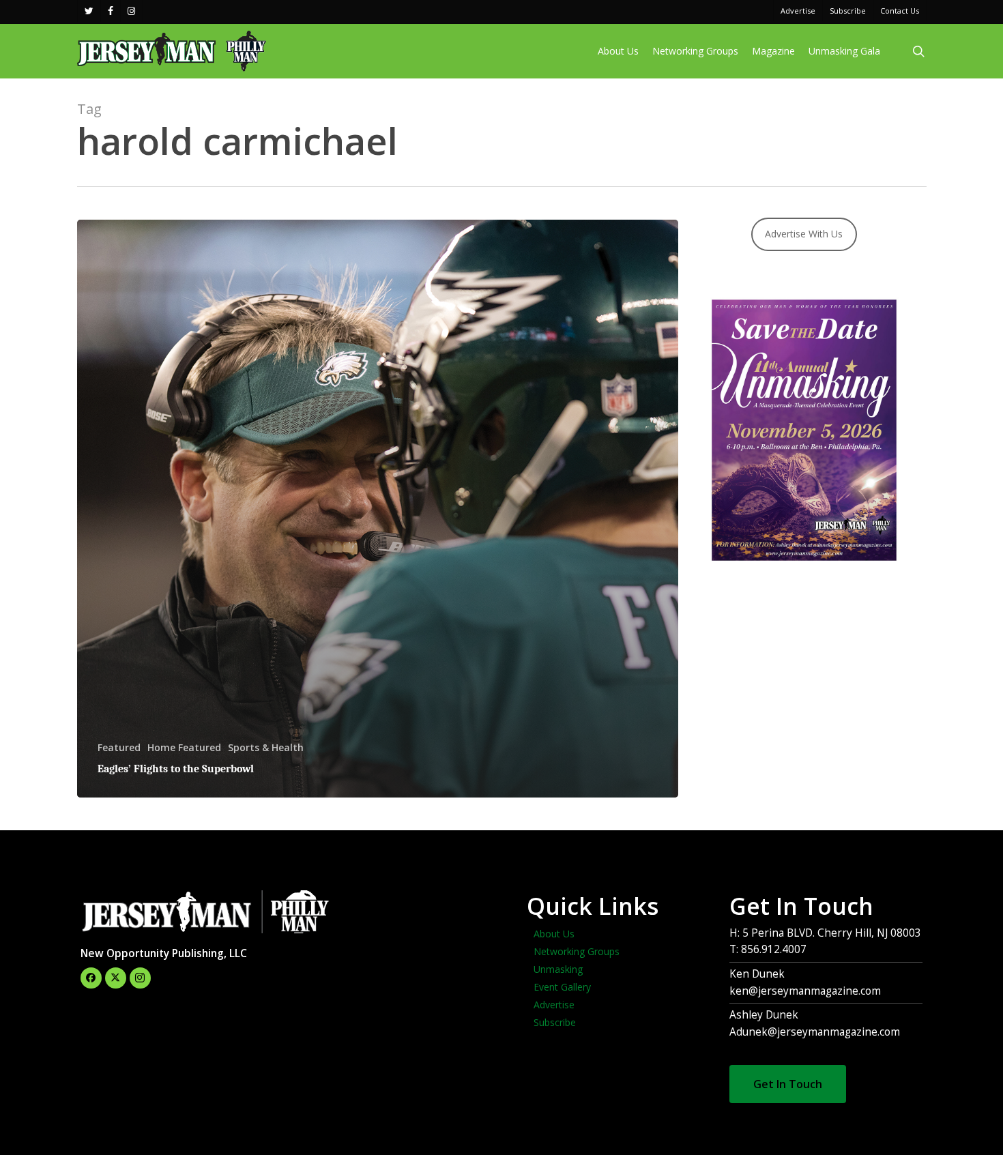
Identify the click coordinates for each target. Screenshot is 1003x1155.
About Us (554, 933)
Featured (119, 747)
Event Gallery (562, 986)
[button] (787, 1084)
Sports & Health (266, 747)
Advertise (554, 1004)
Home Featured (184, 747)
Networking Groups (577, 951)
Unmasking (558, 969)
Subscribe (555, 1022)
